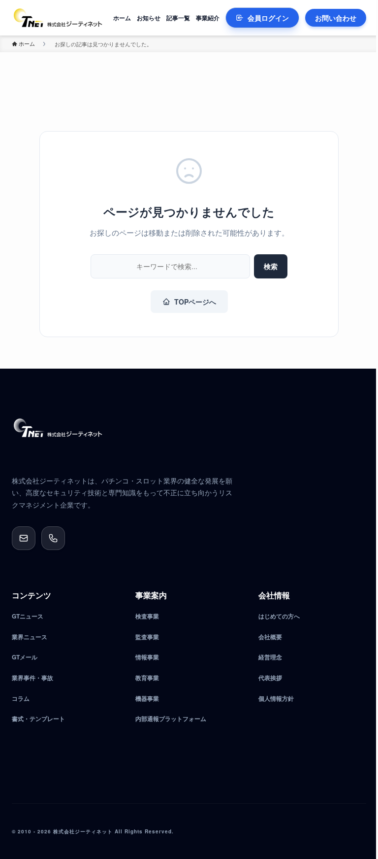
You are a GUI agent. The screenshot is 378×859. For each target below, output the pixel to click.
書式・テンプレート (38, 718)
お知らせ (148, 17)
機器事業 (147, 698)
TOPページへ (195, 302)
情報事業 (147, 657)
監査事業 (147, 636)
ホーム (122, 17)
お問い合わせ (335, 18)
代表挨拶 (270, 677)
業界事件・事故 (32, 677)
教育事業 (147, 677)
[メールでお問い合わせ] (23, 538)
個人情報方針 (276, 698)
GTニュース (27, 616)
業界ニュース (29, 636)
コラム (21, 698)
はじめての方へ (279, 616)
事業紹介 (208, 17)
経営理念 (270, 657)
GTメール (24, 657)
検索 (271, 266)
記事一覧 (178, 17)
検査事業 (147, 616)
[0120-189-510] (53, 538)
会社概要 (270, 636)
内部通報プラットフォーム (170, 718)
